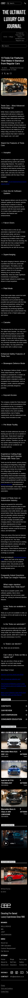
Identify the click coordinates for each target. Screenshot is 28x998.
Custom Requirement (8, 948)
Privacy (3, 985)
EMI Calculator (6, 946)
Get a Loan (23, 959)
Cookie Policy (4, 991)
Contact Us (23, 965)
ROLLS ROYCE (6, 926)
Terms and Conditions (7, 988)
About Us (4, 962)
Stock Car (4, 943)
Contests (6, 706)
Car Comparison (9, 715)
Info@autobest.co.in (17, 977)
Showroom (4, 965)
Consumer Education (11, 719)
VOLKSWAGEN (6, 935)
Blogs (11, 37)
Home (5, 37)
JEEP (3, 932)
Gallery (21, 962)
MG (2, 929)
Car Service (5, 951)
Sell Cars (13, 962)
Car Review (6, 710)
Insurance (13, 965)
